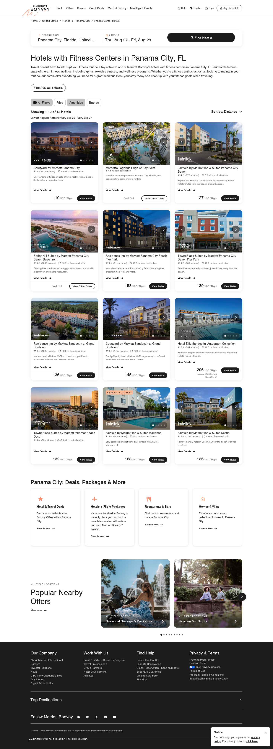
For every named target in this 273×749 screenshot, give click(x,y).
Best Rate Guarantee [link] (148, 671)
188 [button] (128, 458)
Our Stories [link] (37, 679)
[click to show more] (242, 597)
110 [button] (56, 197)
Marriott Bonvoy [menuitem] (117, 8)
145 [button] (128, 374)
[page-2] (164, 634)
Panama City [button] (82, 20)
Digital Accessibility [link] (42, 683)
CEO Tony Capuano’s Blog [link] (46, 675)
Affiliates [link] (88, 675)
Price (59, 102)
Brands (94, 102)
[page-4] (169, 634)
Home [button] (34, 20)
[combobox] (69, 38)
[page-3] (166, 634)
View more (36, 610)
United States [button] (50, 20)
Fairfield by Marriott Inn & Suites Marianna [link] (133, 433)
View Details (40, 190)
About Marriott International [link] (47, 660)
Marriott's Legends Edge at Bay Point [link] (130, 168)
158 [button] (128, 285)
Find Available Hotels (48, 88)
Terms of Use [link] (197, 670)
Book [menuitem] (60, 8)
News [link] (34, 671)
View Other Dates (154, 198)
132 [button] (56, 458)
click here (252, 741)
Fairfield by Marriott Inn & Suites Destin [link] (204, 433)
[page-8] (179, 634)
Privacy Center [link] (198, 662)
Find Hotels (203, 38)
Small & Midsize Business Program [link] (104, 660)
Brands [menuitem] (81, 8)
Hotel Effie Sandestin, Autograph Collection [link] (206, 343)
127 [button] (200, 197)
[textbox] (69, 39)
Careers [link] (35, 663)
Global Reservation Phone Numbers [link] (157, 667)
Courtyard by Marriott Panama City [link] (57, 168)
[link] (181, 8)
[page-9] (182, 634)
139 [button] (200, 285)
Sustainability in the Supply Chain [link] (208, 678)
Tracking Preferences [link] (201, 659)
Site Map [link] (141, 679)
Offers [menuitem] (70, 8)
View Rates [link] (86, 198)
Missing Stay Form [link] (147, 675)
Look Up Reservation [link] (148, 663)
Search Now (44, 528)
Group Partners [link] (93, 667)
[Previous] (37, 141)
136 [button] (56, 374)
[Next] (91, 141)
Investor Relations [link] (41, 667)
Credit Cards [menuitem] (96, 8)
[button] (233, 111)
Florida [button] (66, 20)
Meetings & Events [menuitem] (141, 8)
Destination (50, 35)
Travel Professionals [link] (95, 663)
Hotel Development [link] (95, 671)
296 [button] (200, 369)
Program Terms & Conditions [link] (206, 674)
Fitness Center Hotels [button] (107, 20)
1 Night (114, 35)
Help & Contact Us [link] (147, 660)
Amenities (76, 102)
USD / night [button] (66, 198)
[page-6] (174, 634)
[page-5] (171, 634)
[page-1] (161, 634)
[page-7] (177, 634)
